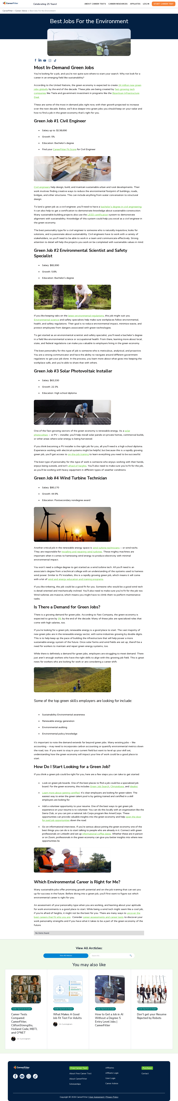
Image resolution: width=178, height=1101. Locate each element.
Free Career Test (79, 1068)
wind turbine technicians (106, 547)
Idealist (134, 786)
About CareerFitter (78, 1078)
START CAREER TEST (164, 4)
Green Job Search (99, 786)
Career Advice (111, 1083)
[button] (96, 4)
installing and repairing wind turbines (82, 551)
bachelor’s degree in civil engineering (121, 206)
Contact (145, 1073)
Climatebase (117, 786)
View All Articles (66, 956)
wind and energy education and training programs (75, 579)
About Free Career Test (80, 1073)
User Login (110, 1078)
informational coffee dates (96, 833)
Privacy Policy (112, 1097)
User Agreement (97, 1097)
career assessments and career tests (103, 917)
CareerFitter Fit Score (64, 149)
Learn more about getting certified (61, 792)
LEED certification (97, 214)
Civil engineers (42, 187)
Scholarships (75, 1084)
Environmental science (46, 319)
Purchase (147, 1068)
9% (59, 618)
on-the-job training (78, 454)
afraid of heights (77, 465)
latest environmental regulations (86, 315)
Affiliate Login (111, 1073)
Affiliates (109, 1067)
